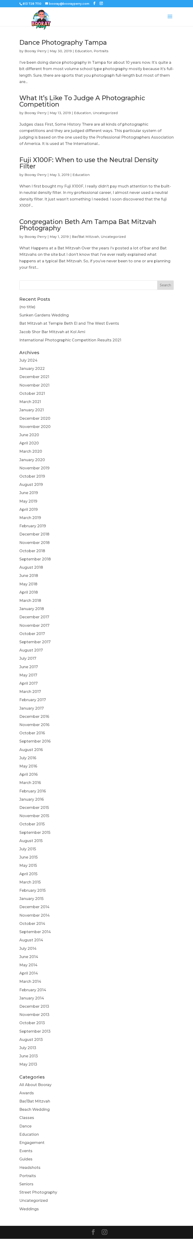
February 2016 (32, 791)
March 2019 (30, 518)
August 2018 (31, 567)
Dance (25, 1126)
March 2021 (30, 402)
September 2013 (35, 1031)
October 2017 (32, 633)
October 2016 (32, 733)
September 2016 (35, 741)
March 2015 (30, 882)
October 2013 (32, 1023)
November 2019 (34, 468)
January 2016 (31, 799)
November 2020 (35, 426)
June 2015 (28, 857)
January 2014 (31, 998)
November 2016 (34, 725)
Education (83, 51)
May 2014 (28, 965)
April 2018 (28, 592)
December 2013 (34, 1006)
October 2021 (32, 393)
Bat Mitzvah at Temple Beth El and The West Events (69, 323)
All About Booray (35, 1085)
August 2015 (31, 841)
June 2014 (28, 957)
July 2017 (27, 658)
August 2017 (31, 650)
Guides (25, 1159)
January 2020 (32, 460)
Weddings (29, 1209)
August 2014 (31, 940)
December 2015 (34, 807)
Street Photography (38, 1192)
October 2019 (32, 476)
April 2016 (28, 774)
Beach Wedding (34, 1109)
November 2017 (34, 625)
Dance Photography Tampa (63, 42)
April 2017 (28, 683)
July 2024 (28, 360)
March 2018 (30, 600)
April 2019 (28, 509)
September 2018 (35, 559)
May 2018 (28, 584)
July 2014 (27, 948)
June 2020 (29, 435)
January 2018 (31, 609)
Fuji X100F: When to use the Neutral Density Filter (88, 163)
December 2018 (34, 534)
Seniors (26, 1184)
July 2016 (27, 758)
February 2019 (32, 526)
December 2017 (34, 617)
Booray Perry (35, 51)
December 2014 (34, 907)
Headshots (29, 1167)
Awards (26, 1093)
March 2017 (30, 691)
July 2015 (27, 849)
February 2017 (32, 700)
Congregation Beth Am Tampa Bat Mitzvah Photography (87, 225)
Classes (26, 1117)
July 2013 (27, 1048)
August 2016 (31, 749)
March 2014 (30, 981)
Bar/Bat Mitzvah (85, 237)
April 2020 (29, 443)
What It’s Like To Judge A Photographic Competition (82, 101)
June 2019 (28, 493)
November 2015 (34, 816)
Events (25, 1151)
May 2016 (28, 766)
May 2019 (28, 501)
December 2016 (34, 716)
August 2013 (31, 1039)
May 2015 (28, 865)
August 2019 (31, 484)
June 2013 (28, 1056)
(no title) (27, 307)
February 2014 (32, 990)
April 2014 (28, 973)
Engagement (31, 1142)
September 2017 (35, 642)
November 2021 (34, 385)
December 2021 (34, 377)
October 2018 (32, 551)
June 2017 (28, 667)
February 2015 (32, 890)
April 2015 (28, 874)
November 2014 (34, 915)
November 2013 (34, 1014)
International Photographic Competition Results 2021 (70, 340)
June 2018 (28, 575)
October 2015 (32, 824)
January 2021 (31, 410)
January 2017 (31, 708)
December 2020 (34, 418)
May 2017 (28, 675)
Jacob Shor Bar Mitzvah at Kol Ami (52, 332)
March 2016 (30, 782)
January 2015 (31, 898)
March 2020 (30, 451)
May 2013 (28, 1064)
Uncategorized (105, 113)
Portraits (101, 51)
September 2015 (34, 832)
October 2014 (32, 923)
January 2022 (32, 368)
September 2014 (35, 932)
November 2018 (34, 542)
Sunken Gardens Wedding (44, 315)
